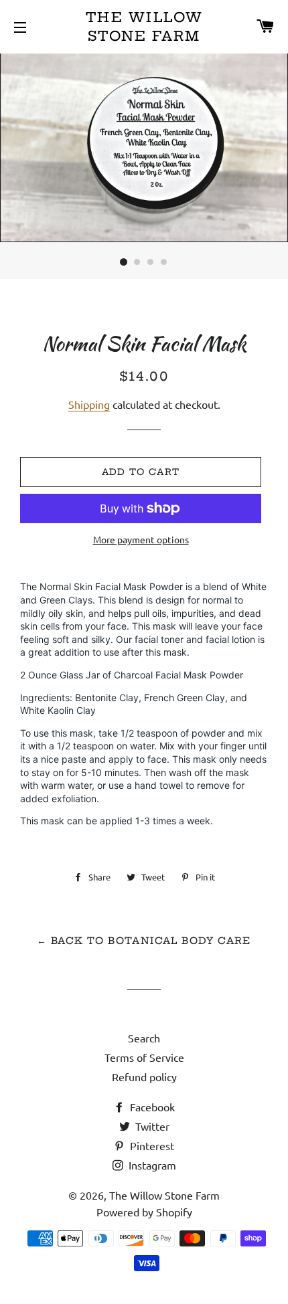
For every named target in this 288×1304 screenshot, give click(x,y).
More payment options (141, 539)
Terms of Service (144, 1057)
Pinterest (150, 1145)
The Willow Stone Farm (144, 26)
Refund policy (144, 1076)
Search (144, 1037)
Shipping (89, 404)
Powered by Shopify (144, 1211)
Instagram (151, 1165)
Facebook (151, 1106)
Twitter (151, 1126)
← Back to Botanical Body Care (144, 941)
